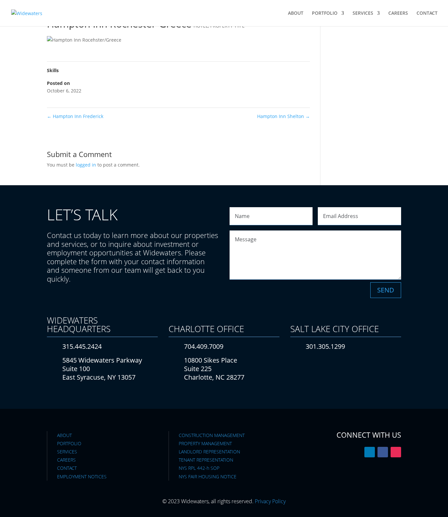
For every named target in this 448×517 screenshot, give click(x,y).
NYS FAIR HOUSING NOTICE (207, 476)
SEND (385, 290)
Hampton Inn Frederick (75, 116)
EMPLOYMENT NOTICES (82, 476)
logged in (86, 165)
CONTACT (427, 13)
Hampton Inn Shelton (283, 116)
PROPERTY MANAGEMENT (205, 443)
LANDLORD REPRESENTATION (209, 451)
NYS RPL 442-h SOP (199, 468)
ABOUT (295, 13)
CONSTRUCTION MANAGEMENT (212, 435)
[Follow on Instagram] (396, 452)
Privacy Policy (270, 501)
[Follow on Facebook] (382, 452)
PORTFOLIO (324, 13)
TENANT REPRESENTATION (206, 460)
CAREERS (398, 13)
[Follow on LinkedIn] (369, 452)
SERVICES (363, 13)
